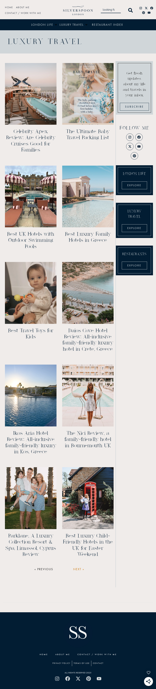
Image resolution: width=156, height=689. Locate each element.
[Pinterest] (143, 12)
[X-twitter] (146, 8)
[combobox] (111, 10)
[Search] (131, 10)
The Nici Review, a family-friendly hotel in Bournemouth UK (87, 439)
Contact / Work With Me (23, 13)
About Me (22, 7)
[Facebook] (152, 8)
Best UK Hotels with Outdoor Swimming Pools (30, 240)
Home (9, 7)
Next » (78, 569)
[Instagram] (140, 8)
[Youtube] (149, 12)
